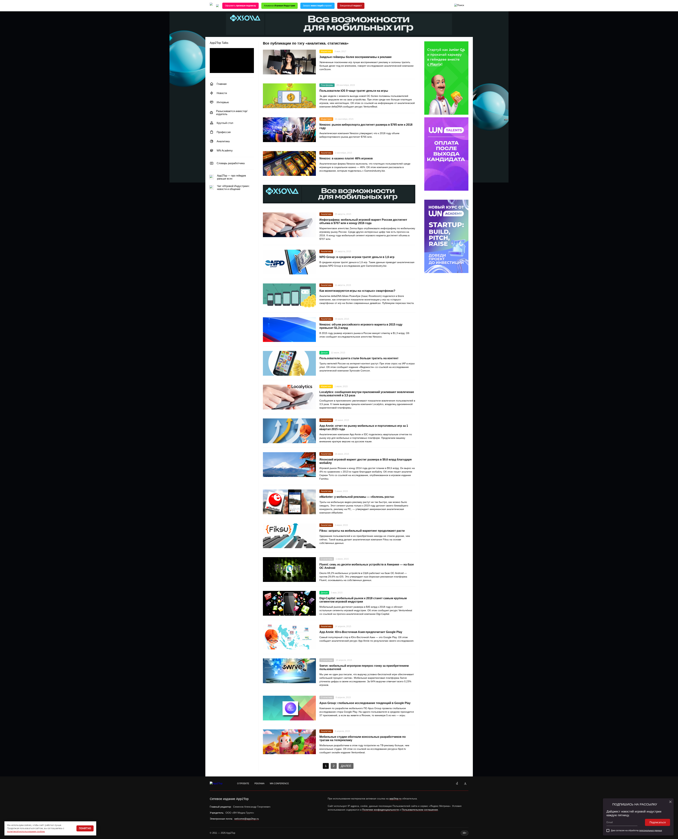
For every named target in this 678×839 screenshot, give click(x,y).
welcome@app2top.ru (246, 818)
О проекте (243, 783)
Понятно (85, 828)
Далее (346, 766)
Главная (222, 83)
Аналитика (223, 141)
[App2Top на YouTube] (449, 783)
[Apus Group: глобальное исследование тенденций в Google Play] (289, 708)
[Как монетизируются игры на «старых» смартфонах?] (289, 295)
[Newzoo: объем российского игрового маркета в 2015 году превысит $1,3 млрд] (289, 329)
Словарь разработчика (231, 163)
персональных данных (650, 830)
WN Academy (225, 150)
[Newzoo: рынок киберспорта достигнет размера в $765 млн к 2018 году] (289, 129)
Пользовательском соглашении (420, 809)
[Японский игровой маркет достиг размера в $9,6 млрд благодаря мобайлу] (289, 464)
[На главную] (211, 6)
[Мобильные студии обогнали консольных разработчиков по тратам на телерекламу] (289, 741)
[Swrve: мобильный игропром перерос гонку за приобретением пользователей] (289, 670)
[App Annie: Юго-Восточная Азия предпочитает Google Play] (289, 637)
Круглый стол (225, 122)
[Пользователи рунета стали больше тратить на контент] (289, 363)
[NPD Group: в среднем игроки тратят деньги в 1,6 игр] (289, 262)
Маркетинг (326, 51)
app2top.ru (395, 798)
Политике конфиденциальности (380, 809)
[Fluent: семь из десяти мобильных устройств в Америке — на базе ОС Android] (289, 569)
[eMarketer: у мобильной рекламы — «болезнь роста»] (289, 501)
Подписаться (658, 822)
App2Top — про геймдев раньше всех (231, 177)
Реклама (259, 783)
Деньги (324, 352)
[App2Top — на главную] (219, 783)
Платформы (327, 85)
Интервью (223, 102)
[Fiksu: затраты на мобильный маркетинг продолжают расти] (289, 535)
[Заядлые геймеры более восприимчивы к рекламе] (289, 62)
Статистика (326, 559)
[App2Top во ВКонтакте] (457, 783)
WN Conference (279, 783)
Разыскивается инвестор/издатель (231, 113)
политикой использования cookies (26, 831)
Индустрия (326, 119)
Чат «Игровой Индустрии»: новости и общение (233, 187)
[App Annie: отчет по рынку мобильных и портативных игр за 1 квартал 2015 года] (289, 430)
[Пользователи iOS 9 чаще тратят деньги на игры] (289, 95)
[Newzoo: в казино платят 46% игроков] (289, 163)
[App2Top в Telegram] (465, 783)
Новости (222, 93)
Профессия (224, 132)
